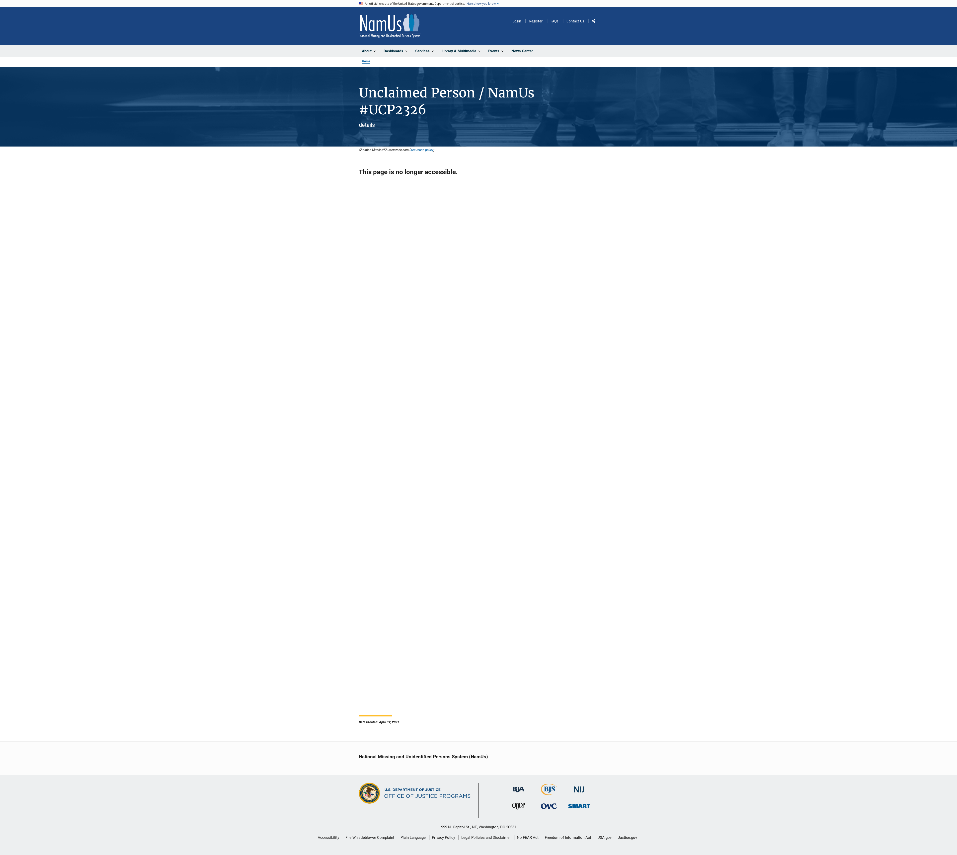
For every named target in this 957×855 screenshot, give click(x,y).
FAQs (554, 21)
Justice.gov (627, 837)
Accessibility (328, 837)
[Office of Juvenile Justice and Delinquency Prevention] (518, 807)
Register (536, 21)
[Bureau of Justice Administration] (518, 787)
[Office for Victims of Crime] (549, 806)
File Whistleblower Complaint (369, 837)
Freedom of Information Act (568, 837)
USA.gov (604, 837)
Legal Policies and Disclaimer (486, 837)
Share (595, 21)
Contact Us (575, 21)
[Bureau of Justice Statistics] (549, 793)
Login (516, 21)
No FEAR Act (528, 837)
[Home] (390, 25)
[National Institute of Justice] (579, 787)
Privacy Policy (443, 837)
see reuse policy (421, 150)
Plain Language (413, 837)
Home (366, 61)
